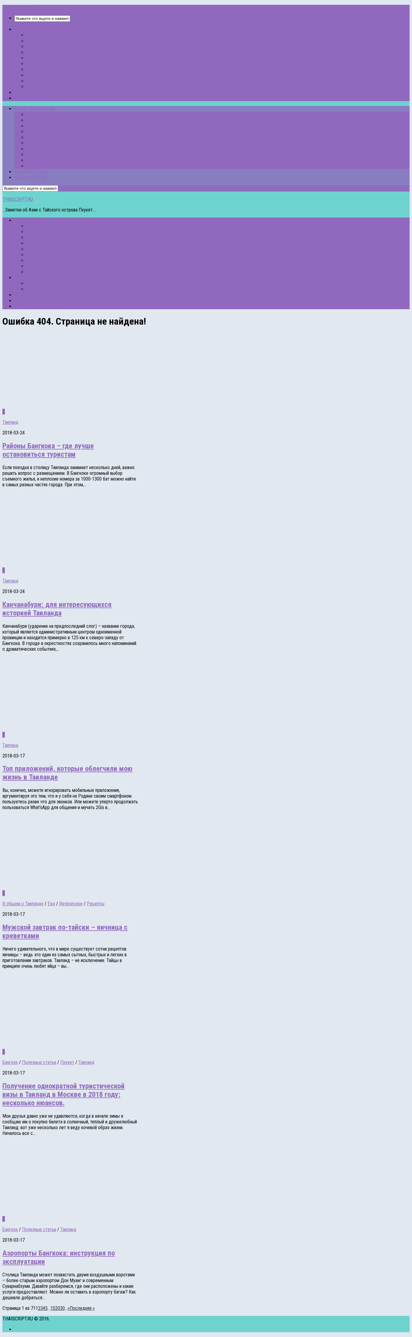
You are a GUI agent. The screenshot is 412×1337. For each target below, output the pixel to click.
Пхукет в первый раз (34, 29)
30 (62, 1308)
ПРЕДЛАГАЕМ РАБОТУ (37, 295)
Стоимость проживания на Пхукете (61, 81)
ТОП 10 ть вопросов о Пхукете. (57, 35)
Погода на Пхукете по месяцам (45, 300)
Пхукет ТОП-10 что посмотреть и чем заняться (73, 41)
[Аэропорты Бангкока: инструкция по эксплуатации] (80, 1213)
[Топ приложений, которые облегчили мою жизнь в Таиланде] (80, 729)
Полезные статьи (44, 260)
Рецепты (95, 904)
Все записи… (39, 87)
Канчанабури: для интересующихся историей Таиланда (57, 608)
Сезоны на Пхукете (45, 64)
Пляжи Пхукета (42, 226)
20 (57, 1308)
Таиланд (10, 422)
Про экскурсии (41, 237)
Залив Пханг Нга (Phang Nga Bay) (59, 46)
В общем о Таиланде (22, 904)
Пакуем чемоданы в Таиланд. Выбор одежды (71, 58)
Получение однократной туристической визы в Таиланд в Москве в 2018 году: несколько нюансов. (63, 1094)
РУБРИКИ (24, 220)
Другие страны (41, 243)
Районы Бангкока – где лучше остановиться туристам (48, 450)
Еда (30, 249)
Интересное (71, 904)
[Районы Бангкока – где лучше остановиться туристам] (80, 406)
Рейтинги (35, 272)
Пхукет (67, 1062)
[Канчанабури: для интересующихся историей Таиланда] (80, 564)
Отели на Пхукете (31, 278)
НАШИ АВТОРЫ (30, 98)
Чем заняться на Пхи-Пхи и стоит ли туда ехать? (74, 75)
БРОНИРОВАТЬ (42, 283)
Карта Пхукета (41, 52)
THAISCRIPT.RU (17, 8)
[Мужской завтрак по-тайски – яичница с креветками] (80, 887)
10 (52, 1308)
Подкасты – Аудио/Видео (52, 266)
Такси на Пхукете (31, 306)
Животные (37, 255)
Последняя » (82, 1308)
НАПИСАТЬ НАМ (30, 92)
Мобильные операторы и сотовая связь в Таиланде (77, 69)
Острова (35, 232)
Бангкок (10, 1062)
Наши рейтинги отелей (48, 289)
